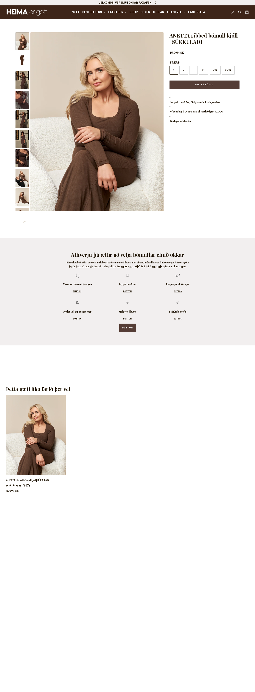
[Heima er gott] (36, 12)
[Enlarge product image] (97, 121)
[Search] (240, 12)
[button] (24, 221)
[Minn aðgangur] (233, 12)
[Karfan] (247, 12)
